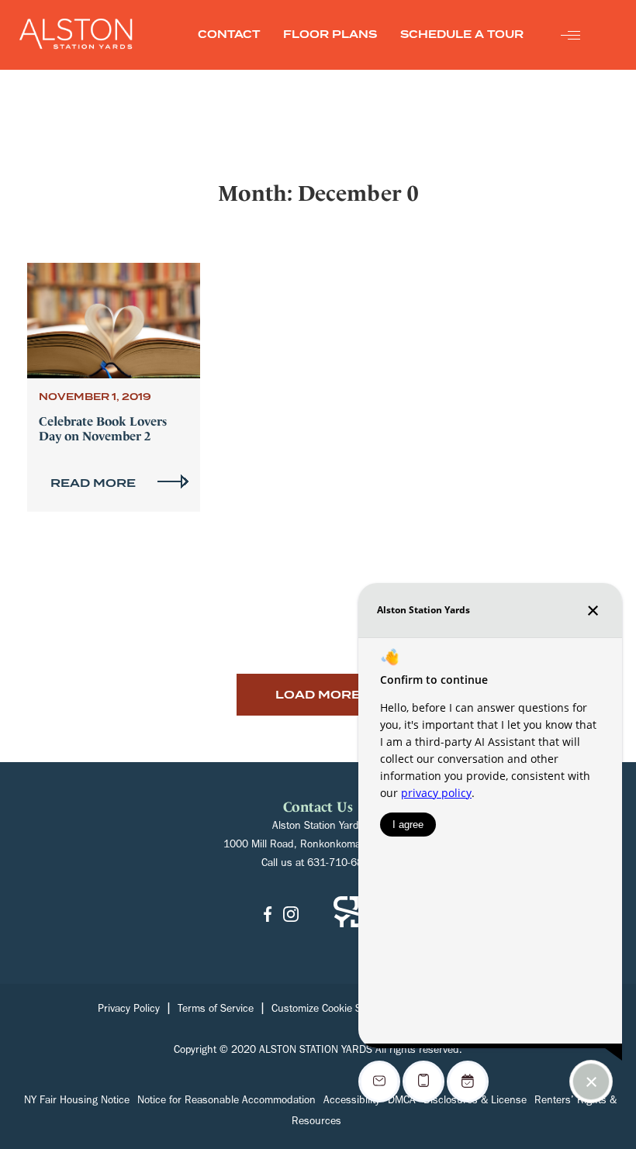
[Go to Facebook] (267, 916)
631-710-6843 (341, 864)
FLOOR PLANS (330, 34)
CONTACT (229, 34)
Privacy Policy (129, 1010)
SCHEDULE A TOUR (462, 34)
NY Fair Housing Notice (77, 1101)
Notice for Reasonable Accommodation (226, 1101)
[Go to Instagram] (291, 916)
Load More (318, 694)
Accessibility (351, 1101)
